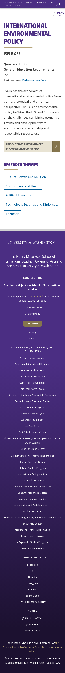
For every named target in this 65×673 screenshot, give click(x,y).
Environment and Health (23, 186)
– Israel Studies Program (33, 536)
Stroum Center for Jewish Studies (32, 529)
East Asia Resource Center (32, 432)
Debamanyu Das (34, 80)
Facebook (32, 564)
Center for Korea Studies (33, 388)
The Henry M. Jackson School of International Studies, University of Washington (30, 3)
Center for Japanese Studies (32, 492)
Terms (32, 338)
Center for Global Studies (32, 376)
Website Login (32, 630)
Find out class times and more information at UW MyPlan (24, 146)
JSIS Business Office (32, 618)
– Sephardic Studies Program (32, 542)
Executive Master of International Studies (32, 455)
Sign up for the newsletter (32, 601)
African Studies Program (33, 358)
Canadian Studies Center (33, 370)
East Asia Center (32, 426)
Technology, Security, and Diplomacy (32, 204)
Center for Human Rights (33, 382)
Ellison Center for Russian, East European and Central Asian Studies (32, 440)
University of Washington (33, 242)
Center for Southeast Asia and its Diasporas (32, 395)
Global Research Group (32, 462)
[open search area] (58, 4)
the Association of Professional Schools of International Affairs (32, 647)
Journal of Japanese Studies (32, 499)
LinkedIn (32, 577)
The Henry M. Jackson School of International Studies (29, 258)
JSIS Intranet (32, 624)
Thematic (12, 214)
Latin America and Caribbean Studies (32, 505)
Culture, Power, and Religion (26, 177)
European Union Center (32, 448)
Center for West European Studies (33, 401)
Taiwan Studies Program (33, 548)
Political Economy (18, 195)
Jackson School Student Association (32, 486)
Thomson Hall (35, 296)
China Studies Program (32, 407)
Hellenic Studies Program (32, 468)
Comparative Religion (32, 413)
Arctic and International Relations (32, 364)
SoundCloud (32, 595)
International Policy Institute (32, 474)
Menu (60, 12)
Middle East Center (33, 511)
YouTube (32, 589)
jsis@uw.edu (33, 313)
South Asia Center (32, 523)
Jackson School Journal (33, 480)
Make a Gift (32, 323)
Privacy (32, 332)
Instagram (32, 583)
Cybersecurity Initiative (32, 419)
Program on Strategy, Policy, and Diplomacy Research (32, 517)
